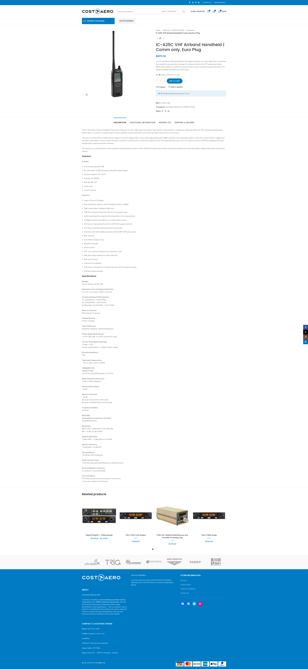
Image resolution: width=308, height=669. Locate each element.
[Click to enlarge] (87, 95)
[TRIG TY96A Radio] (209, 516)
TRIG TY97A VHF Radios (135, 535)
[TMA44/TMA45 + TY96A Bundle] (99, 516)
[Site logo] (97, 11)
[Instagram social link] (195, 2)
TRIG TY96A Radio (209, 535)
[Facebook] (182, 604)
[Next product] (163, 38)
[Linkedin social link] (198, 2)
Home (158, 30)
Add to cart (174, 81)
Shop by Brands (126, 21)
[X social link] (192, 2)
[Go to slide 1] (152, 549)
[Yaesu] (195, 562)
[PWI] (215, 562)
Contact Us (184, 593)
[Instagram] (200, 604)
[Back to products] (160, 38)
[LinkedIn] (188, 604)
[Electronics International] (154, 562)
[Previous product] (157, 38)
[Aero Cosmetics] (174, 562)
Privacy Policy (185, 585)
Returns (183, 580)
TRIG (136, 538)
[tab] (120, 121)
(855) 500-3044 (93, 629)
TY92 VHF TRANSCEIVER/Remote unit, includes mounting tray (172, 536)
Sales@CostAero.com (96, 634)
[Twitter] (194, 604)
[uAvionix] (92, 562)
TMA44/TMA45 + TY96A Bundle (99, 535)
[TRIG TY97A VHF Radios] (136, 516)
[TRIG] (113, 562)
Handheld (190, 30)
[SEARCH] (183, 11)
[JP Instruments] (133, 562)
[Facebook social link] (189, 2)
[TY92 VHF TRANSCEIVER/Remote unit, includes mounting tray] (172, 516)
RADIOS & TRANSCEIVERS (173, 30)
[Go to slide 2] (155, 549)
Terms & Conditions (188, 589)
